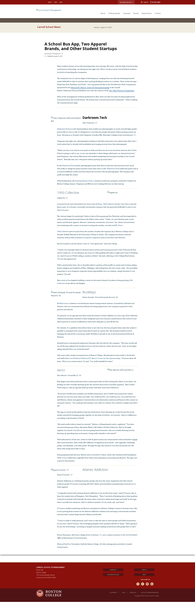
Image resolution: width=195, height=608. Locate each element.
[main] (97, 296)
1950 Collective (108, 204)
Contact (113, 570)
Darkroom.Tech (63, 129)
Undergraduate (114, 13)
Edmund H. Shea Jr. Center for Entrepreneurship (90, 87)
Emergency (133, 592)
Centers (158, 13)
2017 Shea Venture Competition (121, 91)
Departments (147, 13)
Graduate (126, 13)
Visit (55, 2)
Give (60, 2)
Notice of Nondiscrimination (150, 592)
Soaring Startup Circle (83, 181)
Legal (123, 592)
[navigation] (129, 10)
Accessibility (113, 592)
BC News (118, 225)
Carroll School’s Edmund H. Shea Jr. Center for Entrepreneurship (94, 358)
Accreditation (113, 575)
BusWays (60, 303)
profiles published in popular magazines (84, 238)
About (103, 13)
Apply (50, 2)
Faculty (136, 13)
